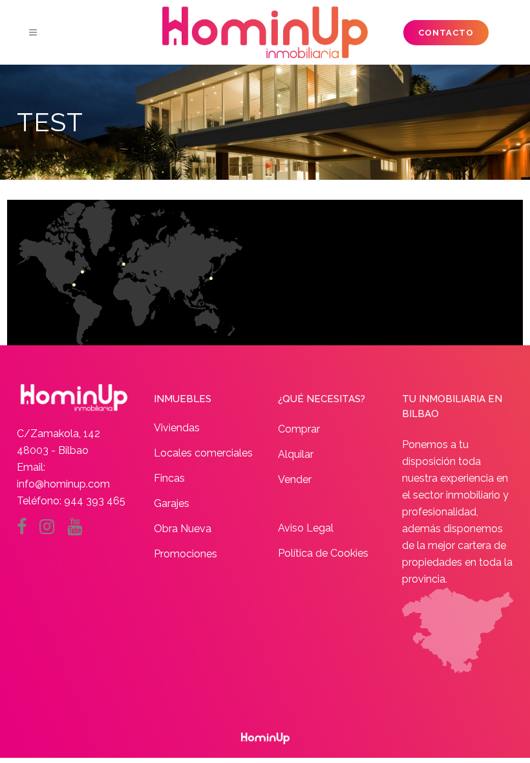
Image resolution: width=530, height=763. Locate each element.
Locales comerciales (203, 453)
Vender (295, 479)
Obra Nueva (182, 528)
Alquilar (295, 454)
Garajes (171, 503)
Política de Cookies (323, 553)
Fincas (169, 478)
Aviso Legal (306, 528)
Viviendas (177, 428)
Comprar (299, 429)
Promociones (185, 554)
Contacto (446, 33)
